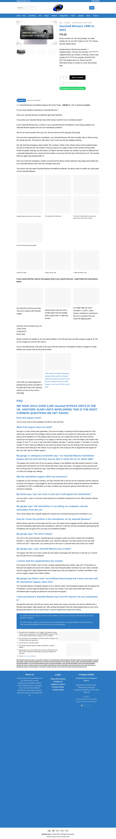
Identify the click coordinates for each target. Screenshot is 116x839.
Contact (95, 15)
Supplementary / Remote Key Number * (73, 49)
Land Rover (32, 15)
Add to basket (77, 77)
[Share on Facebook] (61, 83)
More (88, 15)
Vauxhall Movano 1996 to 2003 (81, 22)
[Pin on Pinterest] (72, 83)
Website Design (51, 836)
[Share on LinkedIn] (76, 83)
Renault (54, 15)
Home (18, 15)
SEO (58, 836)
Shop (60, 22)
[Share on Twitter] (65, 83)
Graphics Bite (65, 836)
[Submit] (35, 8)
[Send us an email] (28, 698)
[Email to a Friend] (69, 83)
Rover (73, 15)
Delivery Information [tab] (34, 100)
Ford (23, 15)
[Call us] (31, 698)
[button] (98, 8)
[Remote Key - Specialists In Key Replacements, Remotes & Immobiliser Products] (58, 7)
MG (40, 15)
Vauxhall (80, 15)
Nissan (46, 15)
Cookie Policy (58, 690)
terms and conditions (29, 656)
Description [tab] (21, 100)
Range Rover (64, 15)
